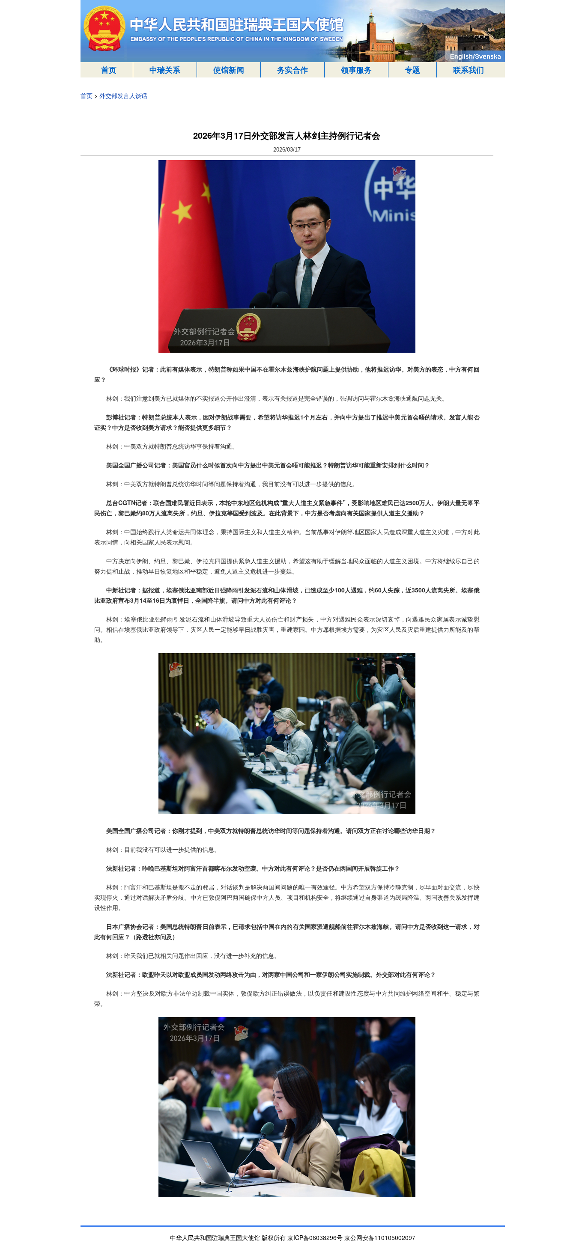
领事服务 (356, 69)
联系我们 (468, 69)
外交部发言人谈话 (123, 95)
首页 (108, 69)
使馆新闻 (228, 69)
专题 (412, 69)
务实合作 (292, 69)
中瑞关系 (164, 69)
